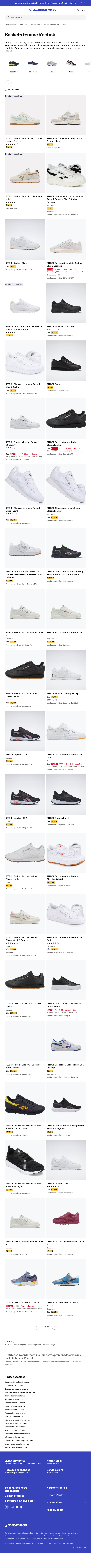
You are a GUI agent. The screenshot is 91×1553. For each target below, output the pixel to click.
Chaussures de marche (15, 1385)
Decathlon (14, 72)
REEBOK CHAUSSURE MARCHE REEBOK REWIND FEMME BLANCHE (24, 327)
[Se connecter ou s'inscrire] (78, 10)
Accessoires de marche (15, 1413)
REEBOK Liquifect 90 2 (16, 754)
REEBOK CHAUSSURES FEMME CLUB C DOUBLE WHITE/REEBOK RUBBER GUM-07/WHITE (24, 574)
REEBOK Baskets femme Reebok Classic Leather (62, 443)
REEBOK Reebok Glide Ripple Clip (63, 693)
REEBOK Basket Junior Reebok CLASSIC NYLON (66, 1243)
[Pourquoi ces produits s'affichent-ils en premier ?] (6, 89)
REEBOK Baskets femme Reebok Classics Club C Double (21, 938)
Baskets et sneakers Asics (16, 1447)
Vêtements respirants (14, 1399)
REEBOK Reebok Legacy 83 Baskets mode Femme (23, 1066)
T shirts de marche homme (16, 1423)
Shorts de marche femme (15, 1396)
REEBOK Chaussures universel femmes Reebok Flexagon (24, 1185)
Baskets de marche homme (16, 1389)
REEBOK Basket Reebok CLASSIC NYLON (63, 1304)
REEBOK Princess (55, 384)
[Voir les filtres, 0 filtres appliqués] (8, 83)
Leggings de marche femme (17, 1444)
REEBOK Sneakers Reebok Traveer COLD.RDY (22, 443)
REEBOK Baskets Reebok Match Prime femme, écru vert (24, 139)
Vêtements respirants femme (17, 1420)
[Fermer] (84, 3)
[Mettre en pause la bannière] (80, 3)
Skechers (33, 72)
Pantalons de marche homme (17, 1434)
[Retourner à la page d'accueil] (42, 10)
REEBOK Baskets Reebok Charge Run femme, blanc (64, 139)
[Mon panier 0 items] (83, 10)
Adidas (52, 72)
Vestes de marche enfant (15, 1430)
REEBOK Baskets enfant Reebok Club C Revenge (65, 1066)
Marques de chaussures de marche (20, 1392)
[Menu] (7, 10)
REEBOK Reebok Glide (16, 263)
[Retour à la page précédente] (36, 1327)
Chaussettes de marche (15, 1427)
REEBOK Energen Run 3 (58, 818)
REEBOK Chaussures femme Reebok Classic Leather (23, 509)
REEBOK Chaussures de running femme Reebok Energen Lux (65, 1127)
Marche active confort (14, 1416)
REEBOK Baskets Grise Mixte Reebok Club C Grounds (64, 264)
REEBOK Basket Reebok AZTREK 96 (22, 1302)
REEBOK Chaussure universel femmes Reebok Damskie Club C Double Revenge (65, 199)
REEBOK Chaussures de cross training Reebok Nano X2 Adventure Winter (65, 573)
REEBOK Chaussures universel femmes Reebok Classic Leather (24, 1127)
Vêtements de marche (14, 1437)
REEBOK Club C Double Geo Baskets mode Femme (64, 1005)
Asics (71, 72)
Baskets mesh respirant (15, 1406)
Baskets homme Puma (14, 1410)
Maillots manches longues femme (19, 1441)
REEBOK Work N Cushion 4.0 (60, 326)
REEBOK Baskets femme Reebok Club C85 (65, 756)
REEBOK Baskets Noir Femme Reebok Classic (23, 1005)
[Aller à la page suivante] (54, 1327)
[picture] (25, 115)
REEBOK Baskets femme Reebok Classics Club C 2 (62, 877)
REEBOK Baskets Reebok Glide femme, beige (24, 197)
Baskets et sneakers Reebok (17, 1382)
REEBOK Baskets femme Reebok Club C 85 (25, 633)
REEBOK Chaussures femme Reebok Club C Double (23, 385)
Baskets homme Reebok (15, 1403)
